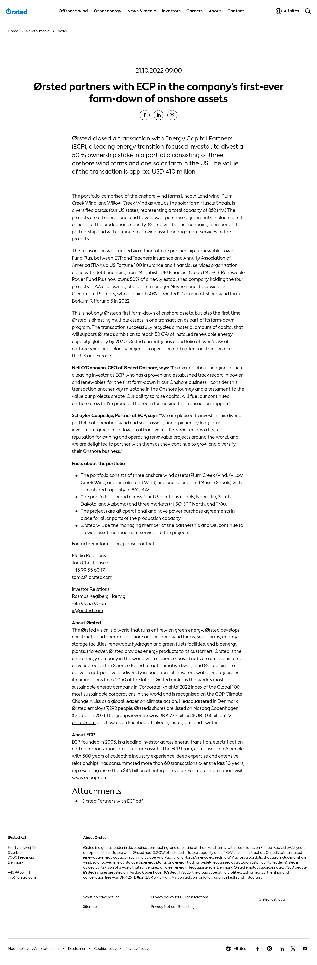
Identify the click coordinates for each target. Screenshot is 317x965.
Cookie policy (105, 948)
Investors (171, 10)
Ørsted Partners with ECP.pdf (112, 801)
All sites (240, 948)
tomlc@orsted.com (92, 577)
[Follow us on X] (293, 949)
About (215, 10)
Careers (194, 10)
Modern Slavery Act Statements (33, 948)
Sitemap (90, 906)
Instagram (253, 877)
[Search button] (308, 11)
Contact (235, 10)
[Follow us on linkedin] (281, 949)
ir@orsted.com (87, 610)
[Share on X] (172, 115)
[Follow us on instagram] (269, 949)
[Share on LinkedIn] (158, 115)
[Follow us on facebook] (258, 949)
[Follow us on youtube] (305, 949)
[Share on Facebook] (145, 115)
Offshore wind (73, 10)
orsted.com (84, 722)
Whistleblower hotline (101, 897)
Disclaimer (76, 948)
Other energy (107, 10)
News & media (141, 10)
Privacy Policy (137, 948)
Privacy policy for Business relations (179, 897)
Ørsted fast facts (272, 899)
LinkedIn (230, 877)
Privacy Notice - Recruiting (173, 906)
